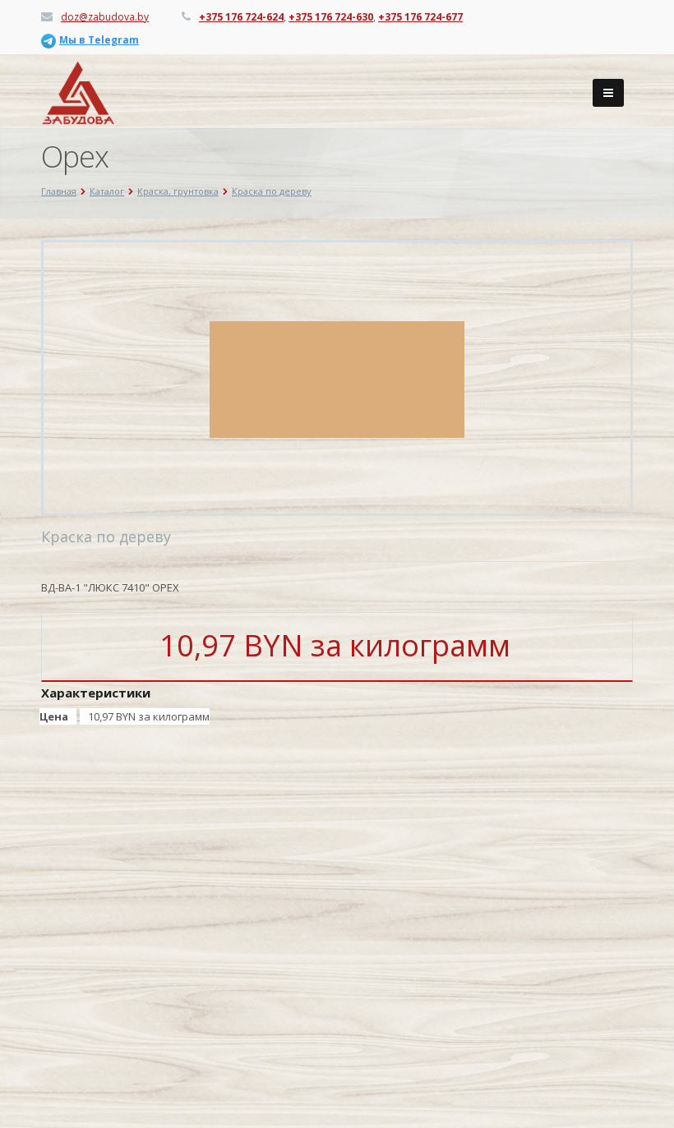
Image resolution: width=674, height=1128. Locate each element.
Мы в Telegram (99, 40)
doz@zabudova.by (105, 17)
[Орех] (337, 378)
